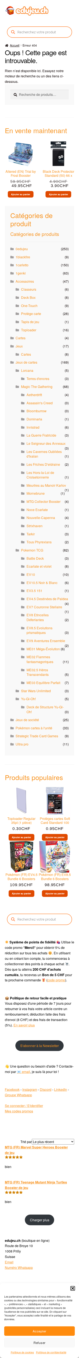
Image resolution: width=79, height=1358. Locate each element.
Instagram (29, 1089)
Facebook (12, 1089)
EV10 (31, 574)
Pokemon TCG (32, 550)
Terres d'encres (38, 378)
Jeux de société (27, 719)
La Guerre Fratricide (41, 435)
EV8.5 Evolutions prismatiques (39, 630)
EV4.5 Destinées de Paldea (47, 598)
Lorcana (27, 370)
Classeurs (28, 289)
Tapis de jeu (30, 321)
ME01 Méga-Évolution (43, 648)
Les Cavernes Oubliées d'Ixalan (44, 454)
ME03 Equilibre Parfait (43, 682)
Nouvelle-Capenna (41, 517)
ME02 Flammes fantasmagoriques (40, 659)
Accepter (39, 1331)
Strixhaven (35, 525)
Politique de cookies (22, 1352)
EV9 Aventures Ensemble (46, 640)
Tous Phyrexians (39, 542)
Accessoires (25, 281)
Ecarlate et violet (39, 566)
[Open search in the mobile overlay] (39, 32)
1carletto (22, 265)
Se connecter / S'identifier (24, 1105)
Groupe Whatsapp (18, 1095)
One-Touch (29, 305)
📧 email (23, 1071)
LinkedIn (60, 1089)
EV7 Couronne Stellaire (44, 607)
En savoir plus (24, 1025)
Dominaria (34, 419)
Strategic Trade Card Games (37, 736)
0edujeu (22, 248)
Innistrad (33, 427)
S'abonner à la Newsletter (39, 1045)
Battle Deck (35, 558)
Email (9, 1262)
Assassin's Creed (40, 403)
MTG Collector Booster (43, 501)
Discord (45, 1089)
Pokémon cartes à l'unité (34, 728)
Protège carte (31, 313)
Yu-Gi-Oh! (28, 698)
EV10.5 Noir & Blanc (42, 582)
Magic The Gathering (36, 386)
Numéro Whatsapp (19, 1267)
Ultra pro (22, 744)
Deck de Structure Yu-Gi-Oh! (45, 709)
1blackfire (23, 257)
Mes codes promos (19, 1111)
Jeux (19, 346)
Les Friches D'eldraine (43, 464)
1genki (21, 273)
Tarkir (31, 534)
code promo (56, 980)
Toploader (28, 330)
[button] (73, 1288)
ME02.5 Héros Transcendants (38, 672)
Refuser (39, 1342)
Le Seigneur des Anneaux (46, 443)
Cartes (20, 338)
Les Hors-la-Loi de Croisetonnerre (40, 475)
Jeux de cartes (26, 362)
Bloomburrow (37, 410)
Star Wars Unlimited (36, 690)
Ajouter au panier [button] (20, 194)
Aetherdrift (34, 394)
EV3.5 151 (34, 590)
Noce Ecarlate (37, 509)
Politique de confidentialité (51, 1352)
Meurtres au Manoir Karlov (46, 485)
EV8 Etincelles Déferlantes (38, 617)
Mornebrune (36, 493)
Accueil (14, 45)
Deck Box (28, 297)
